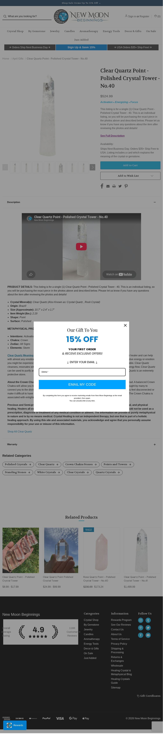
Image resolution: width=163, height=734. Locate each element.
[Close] (125, 325)
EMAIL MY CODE (82, 384)
